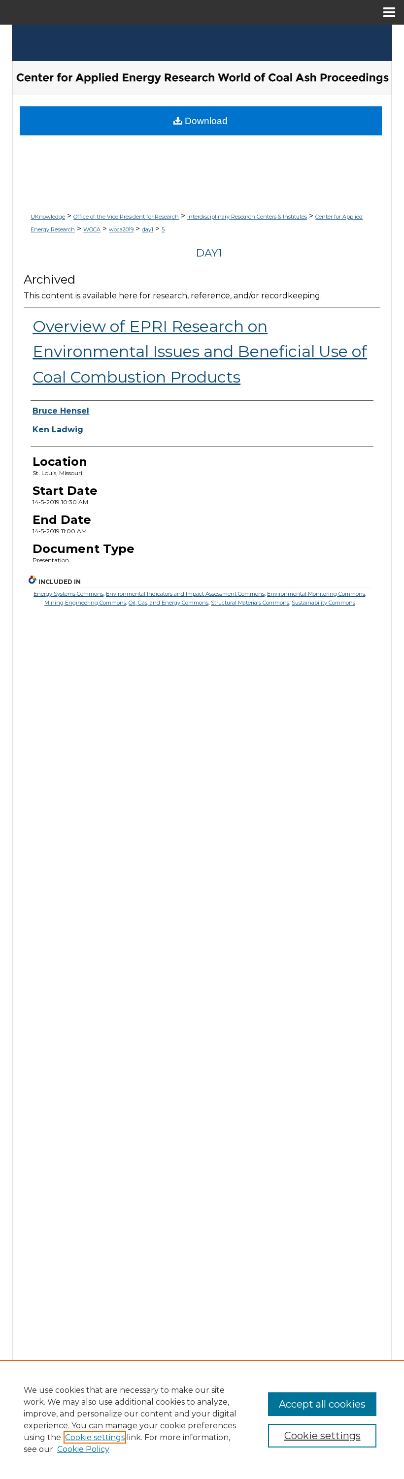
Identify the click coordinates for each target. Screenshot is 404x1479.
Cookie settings (95, 1437)
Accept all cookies (322, 1404)
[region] (202, 1419)
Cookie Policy (83, 1449)
